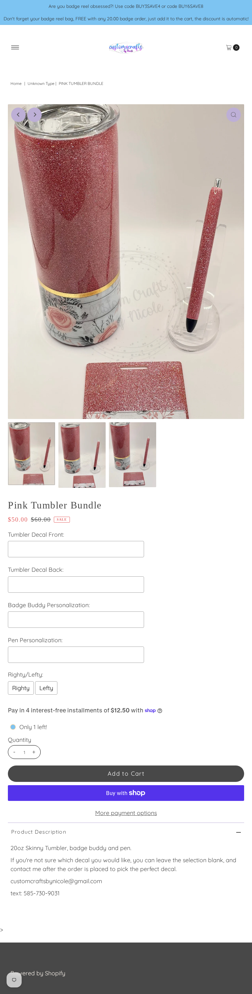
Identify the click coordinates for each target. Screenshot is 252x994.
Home (16, 83)
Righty (21, 688)
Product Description (38, 831)
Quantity (19, 740)
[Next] (34, 115)
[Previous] (18, 115)
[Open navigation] (15, 47)
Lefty (46, 688)
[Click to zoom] (233, 115)
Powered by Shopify (37, 973)
